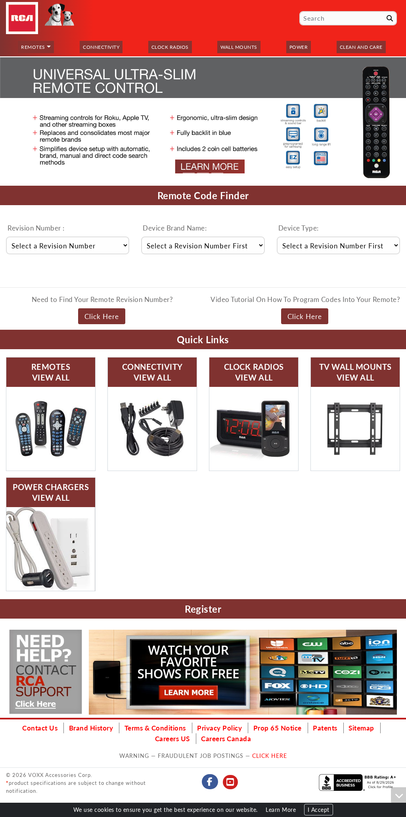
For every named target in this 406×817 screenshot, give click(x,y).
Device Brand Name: (175, 228)
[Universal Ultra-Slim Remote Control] (203, 120)
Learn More (281, 809)
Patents (325, 727)
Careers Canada (226, 738)
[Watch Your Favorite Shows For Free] (243, 672)
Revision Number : (36, 228)
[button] (7, 120)
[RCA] (22, 18)
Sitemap (361, 727)
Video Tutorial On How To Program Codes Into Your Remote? (305, 299)
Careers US (172, 738)
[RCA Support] (45, 672)
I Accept (318, 809)
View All (51, 377)
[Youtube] (230, 782)
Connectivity (101, 47)
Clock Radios (170, 47)
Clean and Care (361, 47)
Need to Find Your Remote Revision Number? (102, 299)
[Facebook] (210, 781)
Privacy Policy (219, 727)
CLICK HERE (269, 755)
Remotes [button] (33, 47)
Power (298, 47)
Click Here (101, 316)
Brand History (91, 727)
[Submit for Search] (389, 18)
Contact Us (39, 727)
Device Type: (298, 228)
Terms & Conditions (155, 727)
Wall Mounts (238, 47)
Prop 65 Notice (277, 727)
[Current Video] (50, 429)
